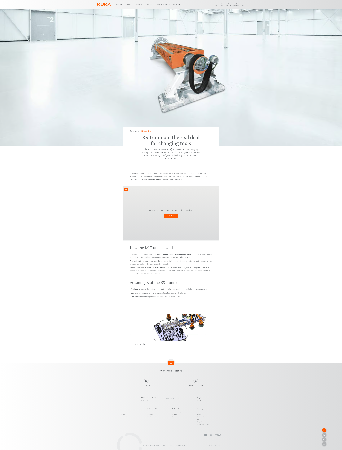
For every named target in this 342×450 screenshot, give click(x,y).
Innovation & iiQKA (162, 4)
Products (118, 4)
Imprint (164, 445)
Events (199, 414)
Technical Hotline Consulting (128, 412)
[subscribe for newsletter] (199, 399)
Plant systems (134, 131)
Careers (199, 412)
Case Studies (150, 414)
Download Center (176, 417)
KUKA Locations (201, 417)
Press (198, 419)
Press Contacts (125, 417)
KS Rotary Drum (146, 131)
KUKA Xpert (175, 414)
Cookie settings (180, 445)
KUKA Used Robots (151, 417)
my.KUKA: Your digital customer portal (181, 412)
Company (176, 4)
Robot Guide (150, 412)
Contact (123, 414)
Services (149, 4)
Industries (128, 4)
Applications (139, 4)
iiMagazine (200, 422)
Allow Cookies (171, 215)
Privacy (171, 445)
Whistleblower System (202, 424)
